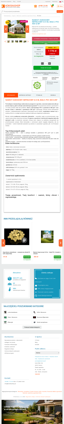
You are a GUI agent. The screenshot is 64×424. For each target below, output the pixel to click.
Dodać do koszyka (46, 68)
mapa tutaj (37, 374)
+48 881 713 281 (9, 381)
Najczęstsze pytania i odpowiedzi (13, 340)
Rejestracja (54, 1)
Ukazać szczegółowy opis (39, 33)
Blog (14, 1)
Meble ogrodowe (57, 391)
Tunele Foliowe (34, 391)
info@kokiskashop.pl (10, 383)
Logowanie (47, 1)
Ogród (13, 15)
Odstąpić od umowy (10, 342)
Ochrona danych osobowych (12, 351)
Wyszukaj (59, 11)
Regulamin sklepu (9, 348)
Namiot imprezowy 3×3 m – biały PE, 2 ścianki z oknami (47, 252)
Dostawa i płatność (45, 78)
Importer (35, 77)
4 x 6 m (39, 15)
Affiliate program (9, 353)
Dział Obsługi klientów (55, 78)
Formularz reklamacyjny (11, 344)
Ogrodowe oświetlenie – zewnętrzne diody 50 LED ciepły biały (16, 252)
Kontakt (19, 1)
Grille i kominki (43, 391)
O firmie (37, 340)
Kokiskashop (7, 15)
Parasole (49, 391)
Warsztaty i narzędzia (23, 391)
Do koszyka (27, 257)
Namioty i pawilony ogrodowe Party (26, 15)
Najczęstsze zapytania (6, 1)
